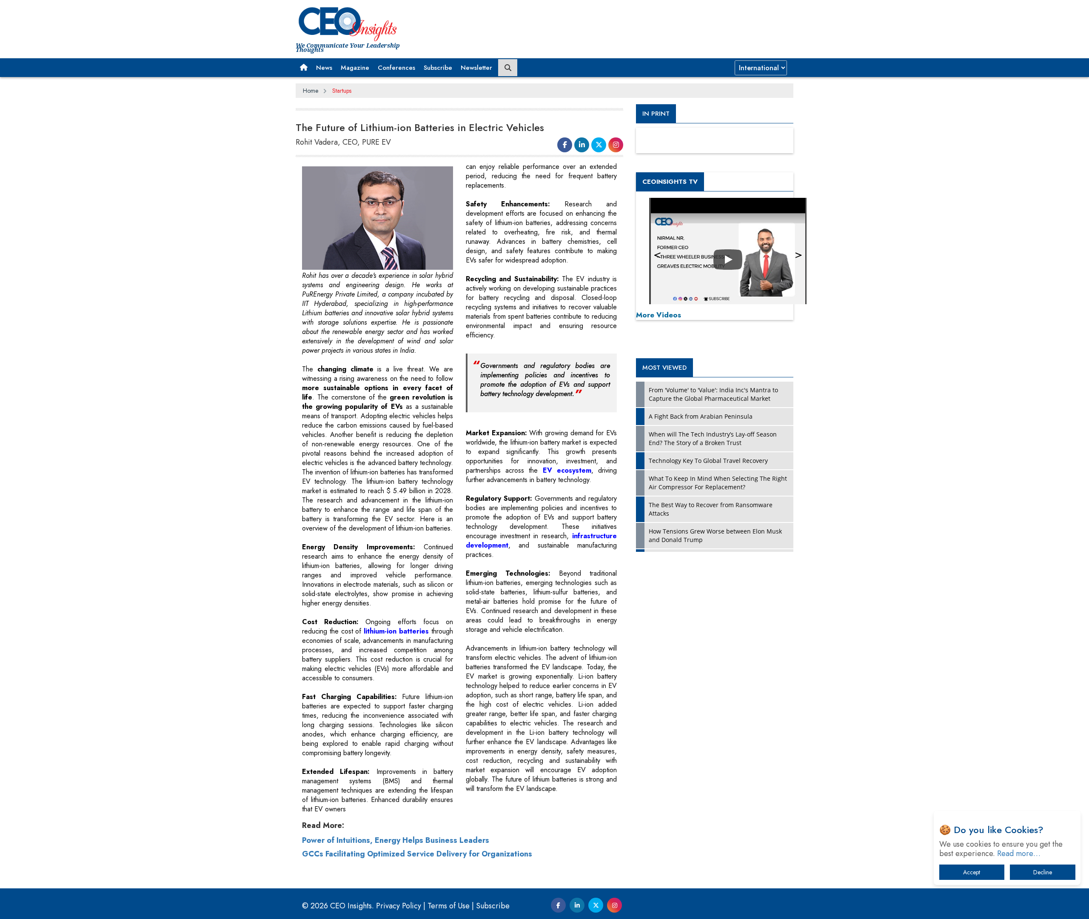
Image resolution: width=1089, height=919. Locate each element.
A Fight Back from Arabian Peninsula (701, 416)
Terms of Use (449, 905)
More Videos (658, 315)
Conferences (396, 67)
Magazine (355, 67)
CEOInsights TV (670, 181)
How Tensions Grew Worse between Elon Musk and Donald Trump (715, 535)
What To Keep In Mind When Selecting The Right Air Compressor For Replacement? (718, 482)
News (324, 67)
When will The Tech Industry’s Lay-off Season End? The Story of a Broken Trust (713, 438)
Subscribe (438, 67)
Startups (341, 90)
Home (310, 90)
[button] (304, 67)
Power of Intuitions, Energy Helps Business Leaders (395, 840)
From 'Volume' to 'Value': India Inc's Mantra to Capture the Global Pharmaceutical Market (713, 394)
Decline (1042, 872)
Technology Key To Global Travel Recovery (708, 461)
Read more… (1019, 853)
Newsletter (476, 67)
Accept (971, 872)
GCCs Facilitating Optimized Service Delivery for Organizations (417, 853)
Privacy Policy (398, 905)
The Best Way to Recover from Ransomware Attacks (711, 509)
